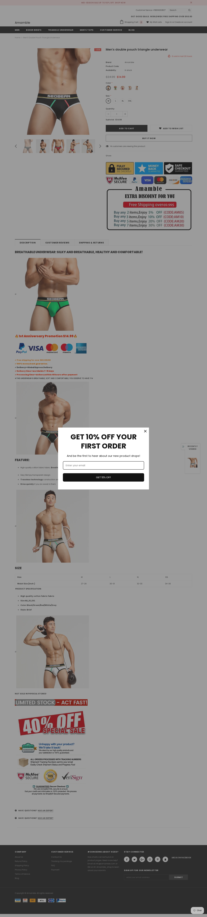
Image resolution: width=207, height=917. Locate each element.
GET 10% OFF (103, 477)
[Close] (145, 431)
